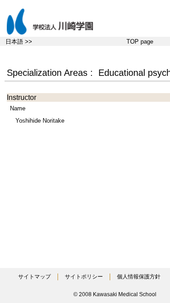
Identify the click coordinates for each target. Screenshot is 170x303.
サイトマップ (34, 276)
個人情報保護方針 (138, 276)
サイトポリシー (84, 276)
